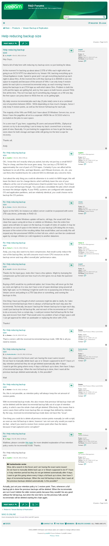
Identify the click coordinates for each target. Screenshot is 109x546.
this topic (29, 442)
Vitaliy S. (81, 243)
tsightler (81, 152)
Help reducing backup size (21, 36)
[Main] (15, 6)
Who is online (9, 514)
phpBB (47, 533)
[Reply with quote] (71, 50)
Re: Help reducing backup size (14, 154)
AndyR (80, 49)
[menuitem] (102, 23)
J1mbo (80, 202)
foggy (80, 433)
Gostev (80, 330)
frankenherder (82, 349)
